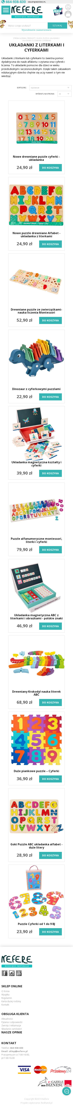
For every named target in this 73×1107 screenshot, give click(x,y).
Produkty (31, 38)
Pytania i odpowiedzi (11, 1022)
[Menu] (5, 10)
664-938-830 (16, 1047)
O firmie (5, 991)
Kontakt (5, 1004)
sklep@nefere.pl (37, 2)
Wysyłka (5, 994)
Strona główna (19, 38)
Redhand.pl (46, 1103)
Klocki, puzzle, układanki (48, 38)
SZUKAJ (57, 25)
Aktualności (7, 1018)
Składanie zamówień (11, 1028)
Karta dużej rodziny (11, 1001)
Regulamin (6, 997)
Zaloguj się (68, 7)
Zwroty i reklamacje (11, 1025)
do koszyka (50, 167)
